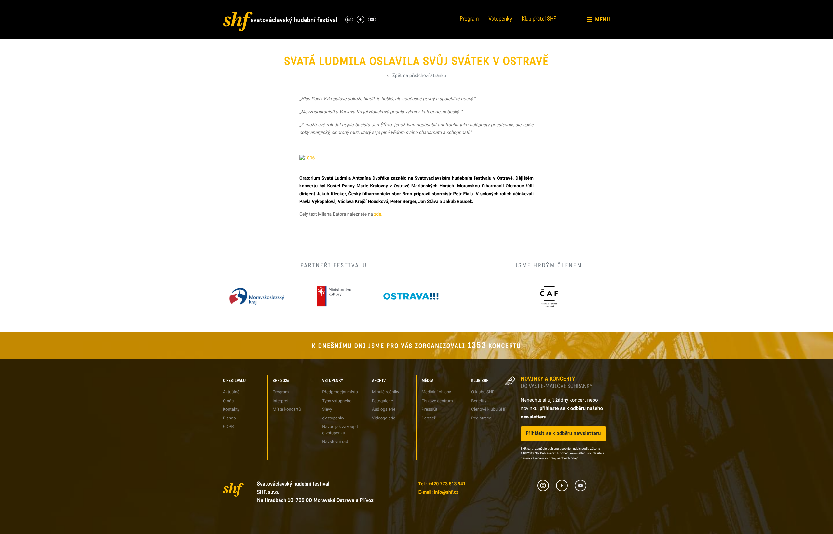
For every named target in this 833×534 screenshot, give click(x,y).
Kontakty (231, 409)
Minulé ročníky (385, 392)
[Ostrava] (411, 296)
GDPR (223, 40)
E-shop (229, 418)
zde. (378, 214)
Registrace (558, 28)
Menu (602, 19)
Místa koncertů (287, 409)
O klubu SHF (482, 392)
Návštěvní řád (363, 40)
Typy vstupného (364, 4)
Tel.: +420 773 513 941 (442, 483)
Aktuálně (231, 392)
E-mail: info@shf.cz (438, 492)
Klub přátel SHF (539, 19)
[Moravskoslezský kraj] (256, 296)
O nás (223, 4)
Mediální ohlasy (436, 392)
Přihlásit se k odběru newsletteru (563, 434)
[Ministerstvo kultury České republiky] (334, 296)
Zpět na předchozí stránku (419, 75)
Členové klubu (561, 16)
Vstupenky (500, 19)
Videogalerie (383, 418)
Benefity (556, 4)
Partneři (490, 28)
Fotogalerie (426, 4)
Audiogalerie (383, 409)
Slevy (327, 409)
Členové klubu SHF (488, 409)
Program (469, 19)
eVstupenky (333, 418)
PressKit (429, 409)
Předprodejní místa (340, 392)
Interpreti (293, 4)
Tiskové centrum (497, 4)
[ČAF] (548, 296)
